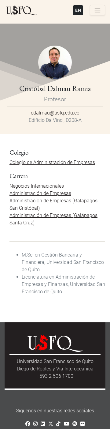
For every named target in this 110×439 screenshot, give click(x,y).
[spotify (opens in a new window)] (74, 424)
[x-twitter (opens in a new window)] (50, 424)
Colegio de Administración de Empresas (52, 162)
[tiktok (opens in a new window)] (58, 424)
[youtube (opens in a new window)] (66, 424)
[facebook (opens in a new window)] (27, 424)
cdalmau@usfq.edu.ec (55, 113)
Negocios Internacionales (36, 186)
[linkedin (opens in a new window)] (43, 424)
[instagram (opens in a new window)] (35, 424)
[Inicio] (21, 11)
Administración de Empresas (40, 193)
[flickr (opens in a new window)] (82, 424)
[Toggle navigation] (97, 10)
